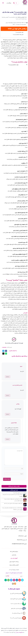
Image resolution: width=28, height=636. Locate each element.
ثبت (6, 576)
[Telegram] (22, 580)
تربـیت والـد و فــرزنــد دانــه (16, 603)
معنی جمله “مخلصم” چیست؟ (18, 34)
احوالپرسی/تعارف (21, 17)
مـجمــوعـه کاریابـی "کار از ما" (16, 618)
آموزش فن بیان (14, 558)
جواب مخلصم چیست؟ (19, 32)
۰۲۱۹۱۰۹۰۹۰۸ (21, 536)
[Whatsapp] (8, 580)
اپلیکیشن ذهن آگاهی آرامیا (16, 598)
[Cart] (16, 3)
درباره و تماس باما (14, 551)
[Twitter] (11, 580)
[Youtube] (19, 580)
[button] (6, 351)
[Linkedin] (17, 580)
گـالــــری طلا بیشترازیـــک (17, 613)
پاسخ (7, 376)
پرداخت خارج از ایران (14, 561)
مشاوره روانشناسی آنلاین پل (16, 593)
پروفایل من (9, 3)
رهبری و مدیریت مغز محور (16, 608)
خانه (26, 17)
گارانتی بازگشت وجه (14, 565)
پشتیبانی (14, 555)
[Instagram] (14, 580)
